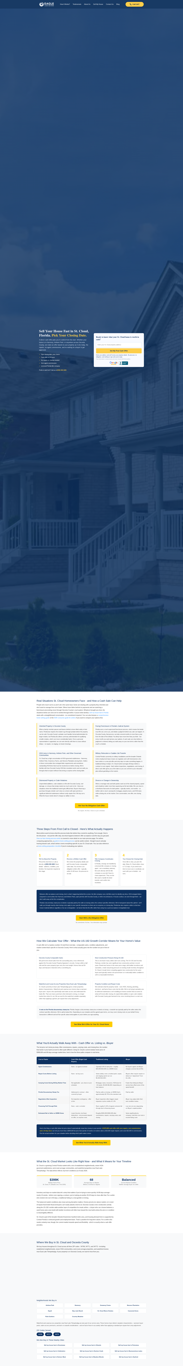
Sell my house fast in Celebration (54, 1351)
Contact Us (110, 4)
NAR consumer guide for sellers (65, 718)
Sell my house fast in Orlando (91, 1345)
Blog (118, 4)
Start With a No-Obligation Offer (91, 918)
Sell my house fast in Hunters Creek (91, 1351)
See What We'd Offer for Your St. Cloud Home (91, 1024)
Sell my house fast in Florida (98, 712)
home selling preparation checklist (49, 846)
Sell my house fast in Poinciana (128, 1345)
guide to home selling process (64, 841)
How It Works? (65, 4)
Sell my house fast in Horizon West (54, 1357)
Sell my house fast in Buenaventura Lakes (128, 1351)
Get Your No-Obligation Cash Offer (91, 806)
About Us (87, 4)
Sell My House (98, 4)
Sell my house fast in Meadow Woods (91, 1357)
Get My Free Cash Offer (119, 351)
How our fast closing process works (48, 838)
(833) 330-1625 (61, 370)
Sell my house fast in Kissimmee (54, 1345)
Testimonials (77, 4)
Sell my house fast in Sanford (128, 1357)
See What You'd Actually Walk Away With (91, 1143)
